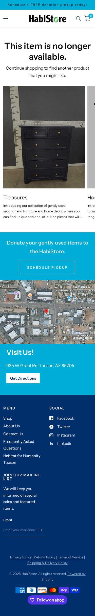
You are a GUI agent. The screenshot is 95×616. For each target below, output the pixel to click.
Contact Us (13, 433)
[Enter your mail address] (40, 529)
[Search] (78, 19)
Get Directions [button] (23, 378)
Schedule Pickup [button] (47, 267)
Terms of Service (70, 557)
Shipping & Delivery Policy (47, 563)
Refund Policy (44, 557)
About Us (11, 426)
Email (7, 520)
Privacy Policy (21, 557)
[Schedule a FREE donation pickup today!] (47, 5)
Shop (7, 418)
